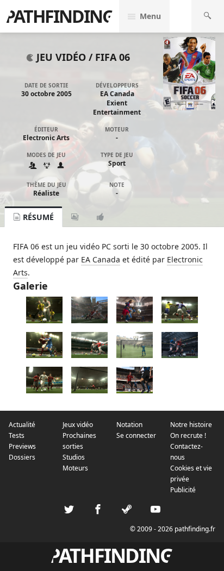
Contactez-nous (186, 452)
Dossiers (22, 457)
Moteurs (75, 468)
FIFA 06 (112, 57)
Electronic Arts (46, 137)
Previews (22, 446)
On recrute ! (188, 435)
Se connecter (136, 435)
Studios (74, 457)
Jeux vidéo (78, 424)
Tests (16, 435)
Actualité (22, 424)
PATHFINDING (59, 16)
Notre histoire (191, 424)
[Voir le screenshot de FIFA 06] (44, 320)
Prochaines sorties (79, 441)
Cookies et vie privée (191, 473)
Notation (129, 424)
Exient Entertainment (117, 107)
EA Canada (117, 93)
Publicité (183, 489)
